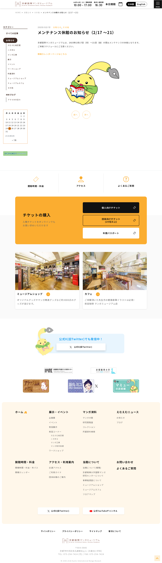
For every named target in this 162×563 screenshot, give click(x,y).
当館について (91, 462)
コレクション (89, 427)
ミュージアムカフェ (16, 83)
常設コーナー (55, 431)
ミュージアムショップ (17, 78)
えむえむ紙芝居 (14, 45)
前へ (76, 114)
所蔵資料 (11, 73)
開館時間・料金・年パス (26, 467)
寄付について (115, 531)
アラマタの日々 (14, 99)
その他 (66, 27)
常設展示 (53, 427)
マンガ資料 (90, 412)
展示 (9, 59)
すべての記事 (12, 33)
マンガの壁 (88, 417)
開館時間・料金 (25, 462)
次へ (86, 114)
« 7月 (14, 140)
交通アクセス (55, 467)
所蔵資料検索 (89, 431)
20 (15, 125)
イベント (11, 64)
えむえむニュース (128, 412)
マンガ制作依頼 (57, 446)
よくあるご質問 (126, 468)
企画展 (52, 417)
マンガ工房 (12, 55)
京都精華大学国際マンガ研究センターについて (94, 474)
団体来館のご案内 (57, 477)
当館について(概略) (92, 467)
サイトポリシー (48, 531)
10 (7, 122)
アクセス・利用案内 (61, 462)
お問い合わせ (125, 462)
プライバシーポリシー (72, 531)
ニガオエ (11, 50)
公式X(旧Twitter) (82, 346)
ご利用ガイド (55, 472)
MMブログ (11, 94)
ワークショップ (14, 69)
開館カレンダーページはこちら (52, 54)
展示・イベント (59, 412)
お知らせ (57, 27)
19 (12, 125)
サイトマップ (95, 531)
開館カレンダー (22, 472)
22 (21, 125)
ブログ (120, 422)
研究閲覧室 (88, 422)
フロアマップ (89, 494)
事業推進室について (92, 480)
